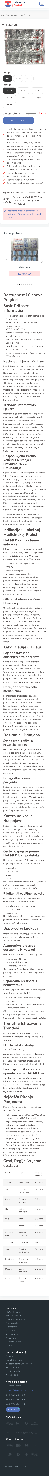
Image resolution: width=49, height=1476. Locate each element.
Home (2, 15)
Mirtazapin (25, 267)
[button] (24, 273)
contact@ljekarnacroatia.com (19, 1390)
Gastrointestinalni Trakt (15, 15)
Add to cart (18, 120)
